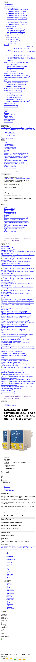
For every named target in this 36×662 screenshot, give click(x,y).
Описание (7, 487)
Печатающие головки (11, 107)
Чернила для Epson (13, 41)
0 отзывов (7, 459)
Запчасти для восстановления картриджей (17, 62)
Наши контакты (8, 122)
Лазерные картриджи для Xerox (17, 24)
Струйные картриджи (11, 26)
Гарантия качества (10, 557)
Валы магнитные (12, 64)
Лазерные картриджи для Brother (17, 9)
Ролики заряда (11, 71)
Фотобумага (10, 598)
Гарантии (6, 113)
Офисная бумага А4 (10, 103)
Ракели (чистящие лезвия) (15, 68)
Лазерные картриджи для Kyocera (17, 15)
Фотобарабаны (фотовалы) (15, 69)
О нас (5, 111)
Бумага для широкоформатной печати (18, 101)
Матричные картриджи (11, 105)
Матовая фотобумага (14, 97)
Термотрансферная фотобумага (16, 84)
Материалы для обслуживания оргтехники (17, 75)
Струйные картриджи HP (15, 34)
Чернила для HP (12, 43)
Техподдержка (8, 116)
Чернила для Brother (13, 37)
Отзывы (7, 489)
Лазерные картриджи (11, 8)
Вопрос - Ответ (9, 490)
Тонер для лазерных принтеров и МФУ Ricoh (20, 57)
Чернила (7, 35)
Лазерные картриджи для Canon (17, 11)
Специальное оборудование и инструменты (17, 77)
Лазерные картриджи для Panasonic (17, 17)
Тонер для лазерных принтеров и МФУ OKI (20, 55)
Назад (6, 2)
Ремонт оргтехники (10, 6)
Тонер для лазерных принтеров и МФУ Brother (21, 46)
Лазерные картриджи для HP (16, 13)
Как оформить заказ (9, 119)
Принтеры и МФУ (9, 4)
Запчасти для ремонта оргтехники (14, 73)
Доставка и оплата (9, 114)
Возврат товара (8, 117)
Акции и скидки (8, 120)
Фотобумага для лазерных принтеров (15, 88)
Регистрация (11, 135)
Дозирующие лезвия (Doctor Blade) (18, 66)
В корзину (3, 480)
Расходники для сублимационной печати (16, 81)
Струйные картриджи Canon (16, 30)
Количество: (4, 474)
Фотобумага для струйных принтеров (15, 90)
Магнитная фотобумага (14, 95)
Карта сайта (9, 576)
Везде (5, 142)
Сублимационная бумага (14, 86)
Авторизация (11, 133)
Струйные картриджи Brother (16, 28)
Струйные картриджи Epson (16, 32)
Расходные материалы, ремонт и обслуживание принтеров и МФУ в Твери (17, 239)
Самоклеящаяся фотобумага (15, 99)
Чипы (6, 79)
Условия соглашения (23, 547)
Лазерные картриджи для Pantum (17, 19)
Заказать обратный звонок (8, 203)
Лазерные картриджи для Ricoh (17, 20)
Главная (6, 404)
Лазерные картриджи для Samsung (17, 22)
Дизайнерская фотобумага (15, 94)
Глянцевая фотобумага (14, 92)
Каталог (5, 244)
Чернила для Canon (13, 39)
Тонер (6, 45)
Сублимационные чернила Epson (17, 82)
